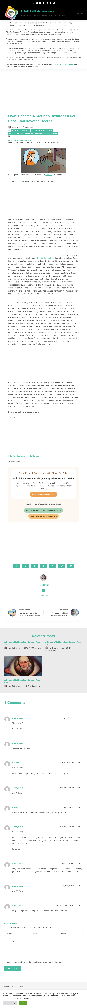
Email (35, 933)
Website (63, 933)
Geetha (48, 174)
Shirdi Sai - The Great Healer (46, 133)
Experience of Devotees (20, 130)
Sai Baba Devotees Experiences (21, 133)
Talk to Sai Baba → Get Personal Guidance (43, 510)
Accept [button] (22, 1003)
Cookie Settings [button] (10, 1003)
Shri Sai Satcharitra (45, 258)
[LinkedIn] (43, 566)
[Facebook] (33, 3)
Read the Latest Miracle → (43, 494)
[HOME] (9, 140)
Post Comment (13, 968)
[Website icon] (43, 590)
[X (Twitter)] (37, 3)
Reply (80, 718)
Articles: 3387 (43, 595)
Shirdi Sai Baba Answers (37, 11)
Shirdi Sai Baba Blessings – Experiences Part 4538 (43, 478)
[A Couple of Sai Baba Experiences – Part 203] (23, 666)
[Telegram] (47, 3)
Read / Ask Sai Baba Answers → (43, 516)
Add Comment (12, 941)
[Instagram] (40, 3)
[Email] (70, 566)
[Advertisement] (43, 86)
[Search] (82, 13)
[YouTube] (54, 3)
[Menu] (78, 13)
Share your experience (64, 64)
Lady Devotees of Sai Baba (42, 130)
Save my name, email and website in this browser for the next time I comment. (35, 962)
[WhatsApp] (50, 3)
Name (9, 933)
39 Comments (36, 648)
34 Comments (50, 651)
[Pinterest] (43, 3)
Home (6, 986)
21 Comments (35, 686)
